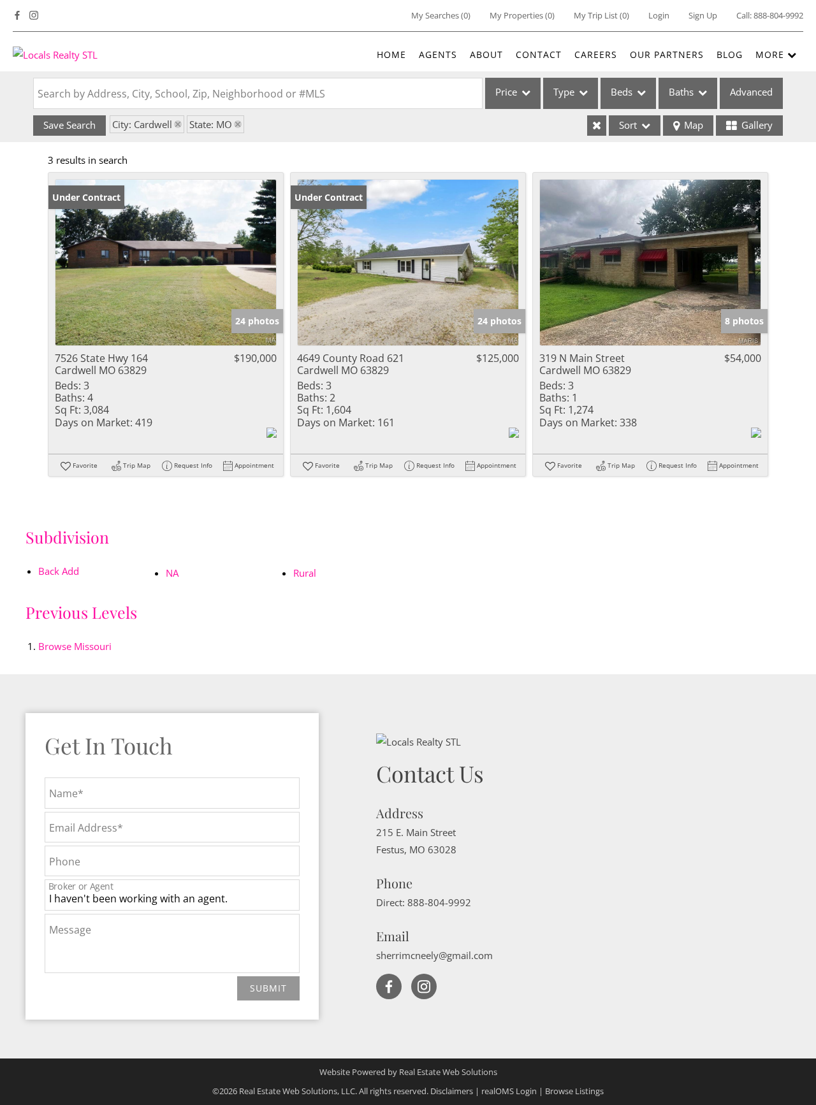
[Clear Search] (596, 125)
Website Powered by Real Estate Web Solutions (408, 1072)
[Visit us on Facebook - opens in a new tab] (17, 16)
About (486, 54)
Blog (730, 54)
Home (391, 54)
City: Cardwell (142, 124)
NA (172, 573)
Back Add (58, 571)
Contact (539, 54)
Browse (75, 646)
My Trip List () (601, 15)
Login (658, 15)
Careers (595, 54)
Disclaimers (451, 1091)
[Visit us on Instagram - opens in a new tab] (33, 16)
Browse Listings (574, 1091)
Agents (438, 54)
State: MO (210, 124)
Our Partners (667, 54)
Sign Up (702, 15)
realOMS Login (509, 1091)
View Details (166, 262)
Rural (304, 573)
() (440, 15)
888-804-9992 (778, 15)
